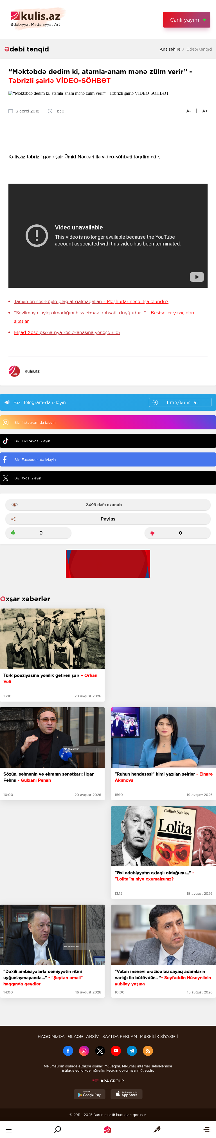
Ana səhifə (170, 49)
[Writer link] (157, 1129)
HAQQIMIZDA (51, 1036)
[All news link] (206, 1129)
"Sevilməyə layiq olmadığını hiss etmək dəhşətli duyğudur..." (104, 317)
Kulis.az (32, 371)
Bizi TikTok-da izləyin (32, 441)
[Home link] (107, 1129)
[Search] (57, 1129)
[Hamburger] (9, 1129)
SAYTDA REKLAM (119, 1036)
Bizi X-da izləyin (27, 478)
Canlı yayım (184, 20)
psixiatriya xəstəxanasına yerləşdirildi (67, 332)
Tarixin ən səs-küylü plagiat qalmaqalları (91, 301)
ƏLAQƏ (75, 1036)
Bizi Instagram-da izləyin (34, 422)
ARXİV (92, 1036)
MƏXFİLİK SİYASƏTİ (159, 1036)
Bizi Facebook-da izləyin (35, 460)
